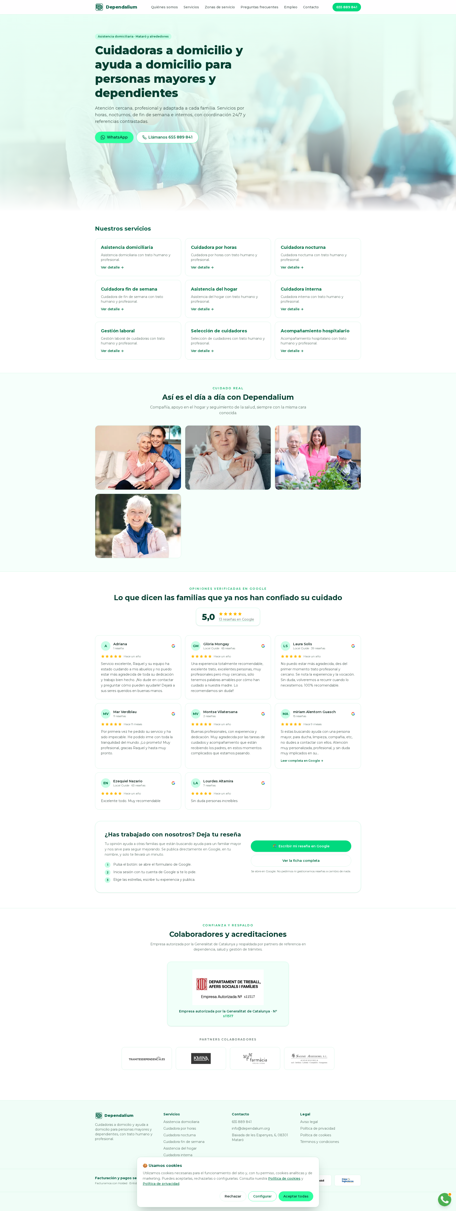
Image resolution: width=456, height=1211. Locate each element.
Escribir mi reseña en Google (304, 846)
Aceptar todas (296, 1196)
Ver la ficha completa (301, 860)
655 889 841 (346, 7)
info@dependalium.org (251, 1128)
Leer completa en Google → (302, 760)
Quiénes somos (164, 7)
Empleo (290, 7)
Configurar (262, 1196)
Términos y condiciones (319, 1142)
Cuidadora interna (177, 1155)
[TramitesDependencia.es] (147, 1058)
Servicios (191, 7)
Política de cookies (315, 1135)
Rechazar (233, 1196)
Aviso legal (309, 1122)
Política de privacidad (317, 1128)
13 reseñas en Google (236, 619)
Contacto (311, 7)
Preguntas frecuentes (259, 7)
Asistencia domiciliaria (181, 1122)
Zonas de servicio (220, 7)
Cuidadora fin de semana (183, 1142)
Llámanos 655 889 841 (170, 137)
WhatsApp (117, 137)
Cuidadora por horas (179, 1128)
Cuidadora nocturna (179, 1135)
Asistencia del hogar (180, 1148)
